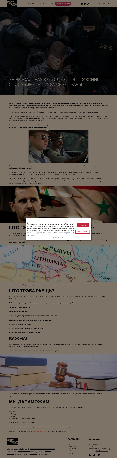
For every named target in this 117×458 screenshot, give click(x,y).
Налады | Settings (82, 231)
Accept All (83, 225)
